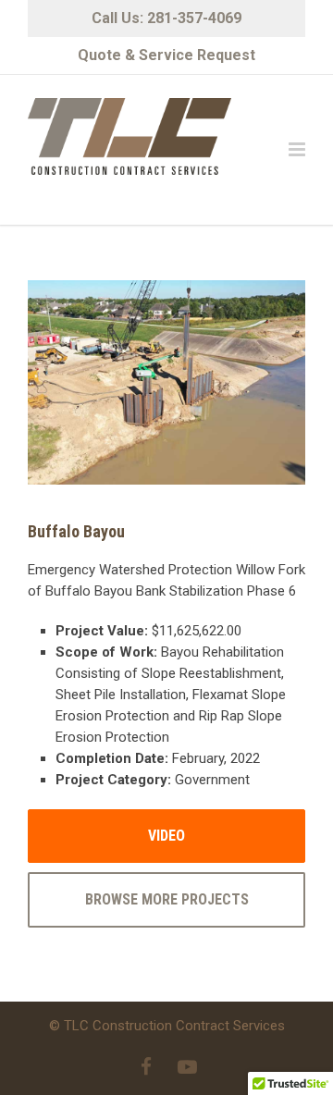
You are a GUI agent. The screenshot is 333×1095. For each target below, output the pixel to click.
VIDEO (166, 835)
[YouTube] (186, 1067)
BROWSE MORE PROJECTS (167, 899)
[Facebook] (146, 1067)
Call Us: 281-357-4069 (166, 18)
